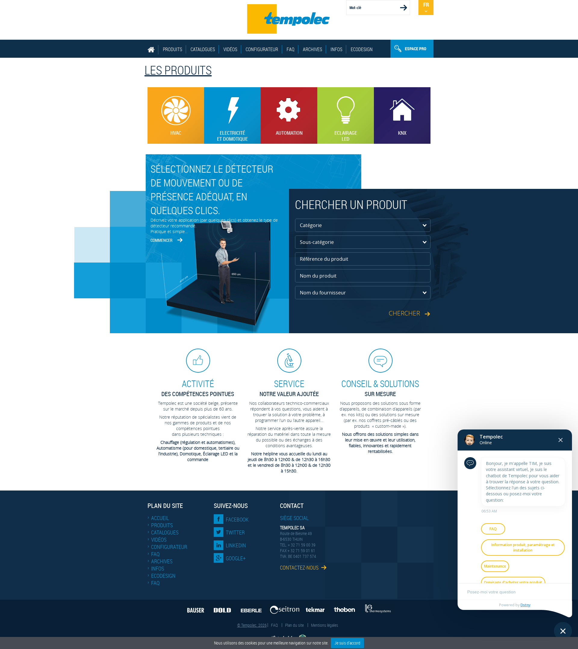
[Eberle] (249, 608)
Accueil (160, 517)
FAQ (290, 49)
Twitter (235, 532)
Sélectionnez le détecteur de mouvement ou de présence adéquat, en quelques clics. (212, 189)
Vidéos (230, 49)
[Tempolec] (289, 19)
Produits (172, 49)
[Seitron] (283, 608)
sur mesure (380, 388)
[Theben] (347, 608)
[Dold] (221, 608)
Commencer (161, 240)
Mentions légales (324, 625)
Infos (336, 49)
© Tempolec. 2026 (252, 625)
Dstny (525, 604)
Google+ (236, 558)
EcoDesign (362, 49)
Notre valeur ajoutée (289, 388)
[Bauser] (194, 608)
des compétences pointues (197, 388)
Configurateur (262, 49)
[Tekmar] (317, 608)
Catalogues (203, 49)
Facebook (237, 519)
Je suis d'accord (347, 643)
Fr (426, 4)
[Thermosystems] (380, 608)
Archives (312, 49)
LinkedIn (236, 545)
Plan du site (294, 625)
